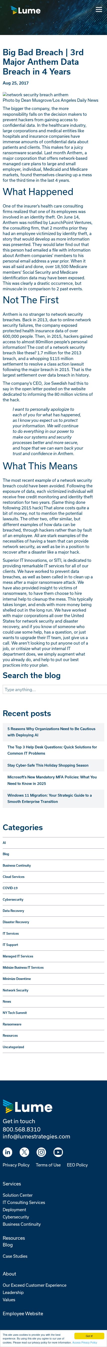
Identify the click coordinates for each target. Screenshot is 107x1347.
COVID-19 (10, 888)
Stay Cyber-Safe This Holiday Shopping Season (48, 765)
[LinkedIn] (7, 1152)
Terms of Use (48, 1164)
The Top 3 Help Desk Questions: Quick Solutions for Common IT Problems (52, 750)
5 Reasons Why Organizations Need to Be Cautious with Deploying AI (51, 732)
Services (12, 1183)
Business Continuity (17, 865)
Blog (6, 854)
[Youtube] (58, 1152)
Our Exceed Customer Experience (34, 1285)
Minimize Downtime (17, 978)
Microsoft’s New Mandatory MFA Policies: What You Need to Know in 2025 (52, 780)
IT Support (10, 944)
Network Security (15, 990)
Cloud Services (13, 876)
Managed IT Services (18, 956)
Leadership (13, 1292)
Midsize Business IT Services (23, 967)
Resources (10, 1035)
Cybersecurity (13, 899)
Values (9, 1299)
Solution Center (18, 1195)
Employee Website (23, 1313)
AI (4, 842)
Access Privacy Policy (84, 1342)
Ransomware (12, 1024)
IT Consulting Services (24, 1202)
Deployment (14, 1209)
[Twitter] (24, 1152)
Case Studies (15, 1256)
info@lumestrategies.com (36, 1136)
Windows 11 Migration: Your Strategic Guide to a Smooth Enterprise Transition (49, 798)
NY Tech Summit (15, 1012)
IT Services (11, 933)
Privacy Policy (16, 1164)
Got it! (89, 1336)
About (9, 1273)
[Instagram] (41, 1152)
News (7, 1001)
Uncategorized (13, 1047)
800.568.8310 (22, 1129)
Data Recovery (13, 910)
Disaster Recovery (16, 922)
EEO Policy (77, 1164)
